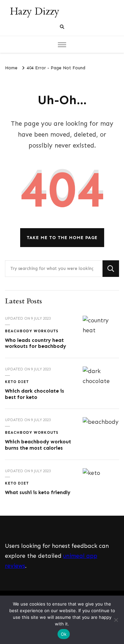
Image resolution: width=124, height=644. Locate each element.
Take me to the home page (62, 237)
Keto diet (17, 381)
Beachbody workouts (32, 331)
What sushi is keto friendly (37, 492)
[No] (115, 619)
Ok (64, 634)
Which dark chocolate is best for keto (34, 394)
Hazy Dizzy (35, 11)
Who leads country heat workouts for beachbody (35, 343)
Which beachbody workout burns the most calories (38, 445)
